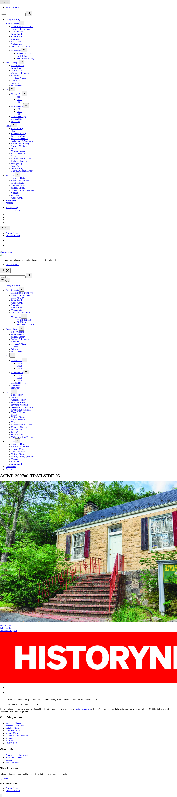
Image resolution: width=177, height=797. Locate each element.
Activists (15, 75)
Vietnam (14, 193)
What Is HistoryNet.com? (17, 755)
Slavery (14, 131)
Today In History (13, 19)
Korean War (16, 41)
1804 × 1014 (5, 625)
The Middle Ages (18, 116)
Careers (9, 760)
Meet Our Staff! (12, 762)
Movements (16, 51)
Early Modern (17, 106)
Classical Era (16, 119)
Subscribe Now (12, 7)
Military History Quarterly (22, 190)
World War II (17, 36)
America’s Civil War (20, 180)
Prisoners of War (18, 136)
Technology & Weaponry (22, 141)
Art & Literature (18, 153)
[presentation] (21, 23)
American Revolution (20, 29)
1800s (19, 102)
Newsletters (11, 200)
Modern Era (16, 94)
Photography (16, 163)
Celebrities (15, 80)
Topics (8, 126)
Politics (14, 148)
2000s (19, 97)
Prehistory (15, 121)
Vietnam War (17, 44)
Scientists (15, 83)
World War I (16, 34)
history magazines (83, 709)
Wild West (15, 166)
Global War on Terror (20, 46)
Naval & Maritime (19, 146)
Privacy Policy (12, 207)
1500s (19, 114)
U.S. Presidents (17, 65)
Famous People (12, 63)
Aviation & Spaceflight (21, 143)
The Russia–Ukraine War (22, 26)
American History (19, 178)
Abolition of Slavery (25, 58)
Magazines (10, 175)
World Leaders (17, 68)
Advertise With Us (14, 757)
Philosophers (16, 85)
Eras (7, 89)
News (13, 156)
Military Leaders (18, 70)
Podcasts (9, 203)
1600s (19, 111)
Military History (18, 151)
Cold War (15, 39)
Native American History (22, 171)
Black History (17, 128)
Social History (17, 168)
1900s (19, 99)
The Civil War (17, 31)
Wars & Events (12, 24)
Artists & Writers (18, 78)
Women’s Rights (24, 53)
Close (6, 3)
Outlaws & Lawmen (20, 73)
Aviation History (18, 183)
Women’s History (18, 133)
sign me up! (5, 779)
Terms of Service (13, 210)
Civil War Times (18, 185)
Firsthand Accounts (19, 138)
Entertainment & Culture (21, 158)
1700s (19, 109)
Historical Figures (19, 161)
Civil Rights (22, 56)
